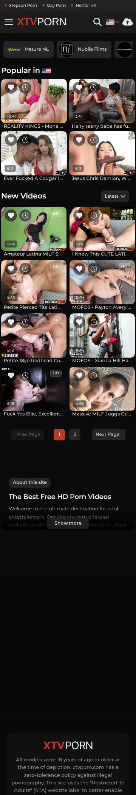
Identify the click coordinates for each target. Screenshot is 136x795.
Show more (68, 523)
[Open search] (97, 22)
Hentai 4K (86, 5)
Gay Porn (56, 5)
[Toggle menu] (8, 22)
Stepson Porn (23, 5)
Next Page (107, 434)
